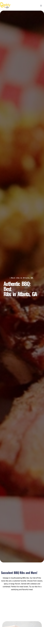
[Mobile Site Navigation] (41, 5)
